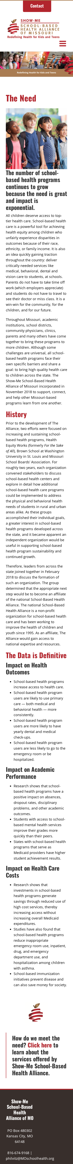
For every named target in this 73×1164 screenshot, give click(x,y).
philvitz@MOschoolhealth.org (30, 1158)
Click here (40, 1044)
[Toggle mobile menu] (63, 43)
